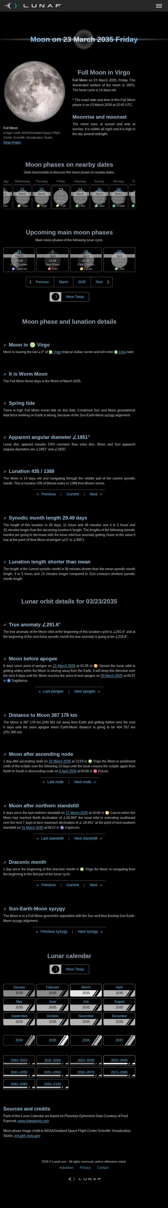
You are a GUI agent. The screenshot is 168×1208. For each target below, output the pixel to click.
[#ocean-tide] (5, 403)
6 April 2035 (67, 771)
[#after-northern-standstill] (5, 805)
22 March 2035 (60, 761)
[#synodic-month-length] (5, 518)
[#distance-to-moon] (5, 715)
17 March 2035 (77, 813)
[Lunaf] (34, 5)
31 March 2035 (32, 827)
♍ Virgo (55, 352)
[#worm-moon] (5, 374)
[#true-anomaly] (5, 624)
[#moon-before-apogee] (5, 658)
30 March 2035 (112, 675)
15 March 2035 (64, 666)
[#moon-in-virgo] (5, 345)
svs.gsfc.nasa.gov (27, 1135)
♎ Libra (120, 352)
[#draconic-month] (5, 862)
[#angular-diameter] (5, 437)
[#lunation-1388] (5, 471)
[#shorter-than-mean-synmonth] (5, 561)
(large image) (12, 142)
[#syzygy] (5, 908)
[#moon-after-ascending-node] (5, 754)
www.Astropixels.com (33, 1121)
